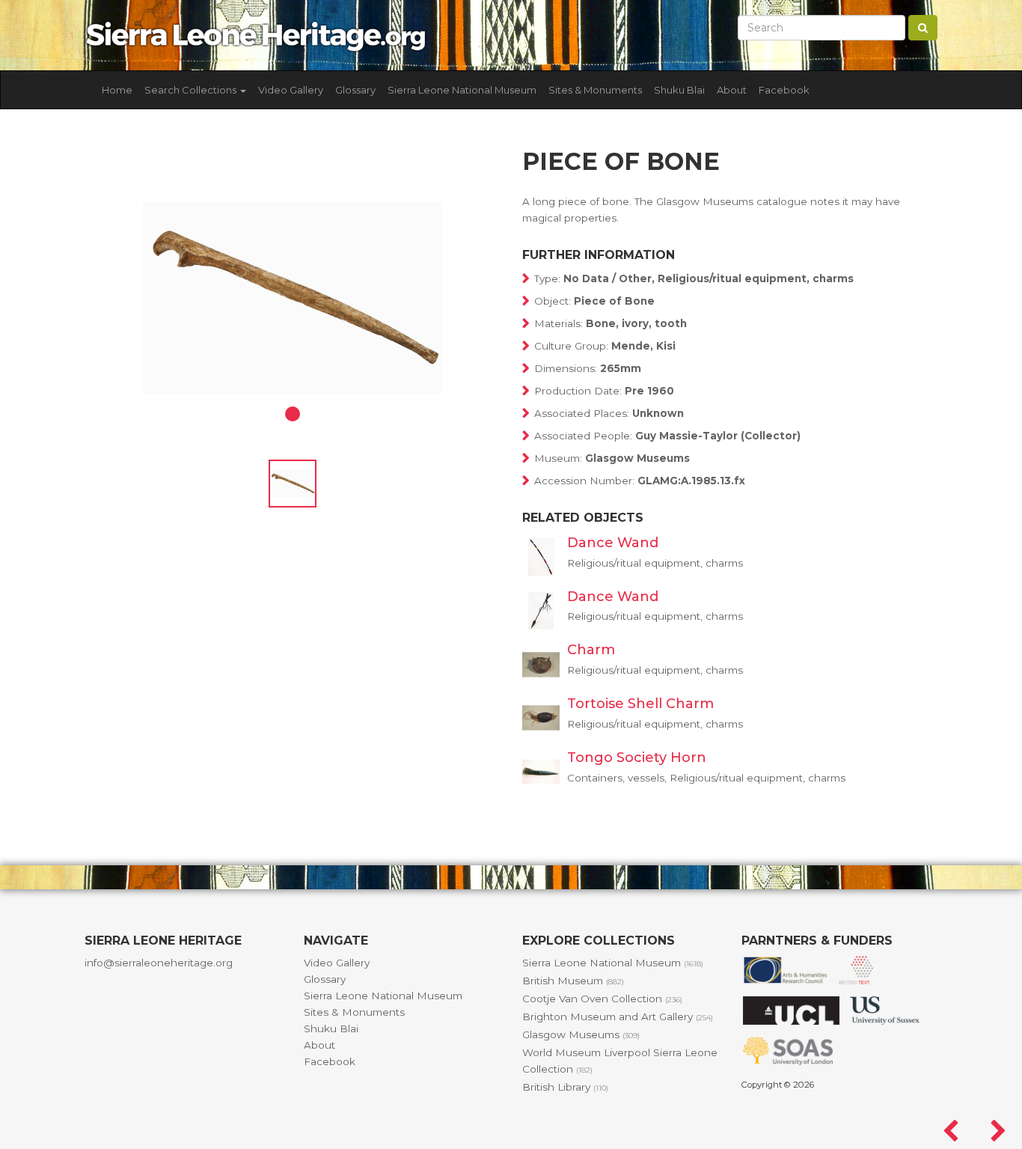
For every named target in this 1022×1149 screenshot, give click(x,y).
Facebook (784, 90)
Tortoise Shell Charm (640, 703)
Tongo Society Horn (636, 757)
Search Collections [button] (191, 90)
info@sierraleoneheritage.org (159, 963)
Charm (591, 649)
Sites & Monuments (595, 90)
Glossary (355, 90)
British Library (565, 1087)
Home (117, 90)
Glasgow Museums (581, 1034)
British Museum (573, 981)
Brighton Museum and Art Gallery (617, 1016)
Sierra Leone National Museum (462, 90)
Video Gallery (290, 90)
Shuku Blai (679, 90)
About (732, 90)
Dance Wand (612, 542)
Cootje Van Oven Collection (602, 999)
